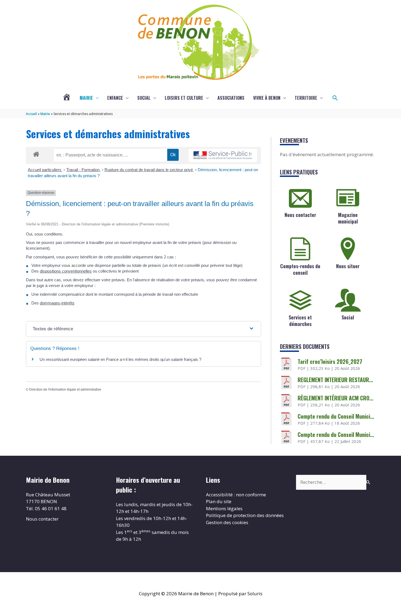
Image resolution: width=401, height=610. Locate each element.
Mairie (86, 98)
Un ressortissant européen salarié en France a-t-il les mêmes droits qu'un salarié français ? (120, 359)
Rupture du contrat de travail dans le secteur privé (149, 169)
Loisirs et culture (184, 98)
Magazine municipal (348, 218)
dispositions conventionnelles (66, 271)
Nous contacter (300, 214)
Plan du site (218, 501)
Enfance (115, 98)
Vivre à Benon (266, 98)
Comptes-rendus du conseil (300, 269)
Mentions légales (224, 508)
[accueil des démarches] (36, 153)
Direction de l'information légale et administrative (65, 389)
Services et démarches (300, 320)
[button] (335, 98)
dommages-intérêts (57, 303)
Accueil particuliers (45, 169)
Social (144, 98)
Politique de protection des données (245, 515)
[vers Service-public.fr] (223, 155)
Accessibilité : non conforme (236, 494)
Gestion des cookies (227, 522)
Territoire (306, 98)
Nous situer (348, 266)
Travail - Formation (83, 169)
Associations (230, 98)
